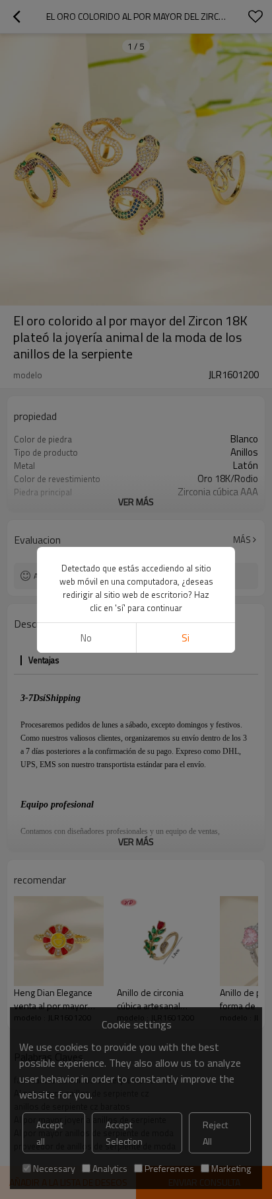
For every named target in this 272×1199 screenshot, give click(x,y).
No (86, 637)
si (185, 637)
